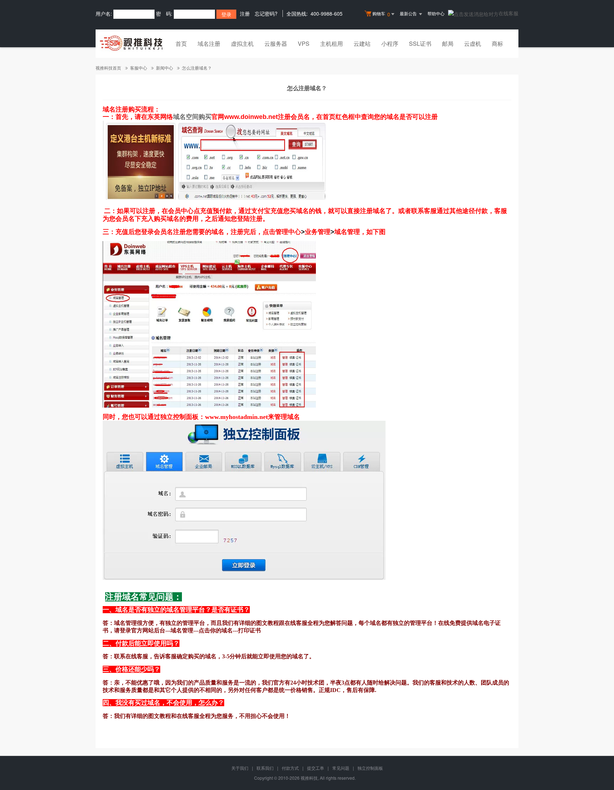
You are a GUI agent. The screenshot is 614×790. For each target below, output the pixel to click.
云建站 (362, 43)
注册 (245, 13)
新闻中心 (164, 68)
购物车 (381, 14)
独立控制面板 (370, 768)
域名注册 (209, 43)
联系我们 (265, 768)
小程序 (389, 43)
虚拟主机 (242, 43)
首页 (181, 43)
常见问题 (340, 768)
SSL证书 (420, 43)
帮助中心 (436, 13)
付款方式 (290, 768)
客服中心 (138, 68)
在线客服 (508, 13)
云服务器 (275, 43)
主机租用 (331, 43)
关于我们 (239, 768)
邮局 (447, 43)
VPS (303, 43)
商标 (497, 43)
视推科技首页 (108, 68)
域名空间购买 (192, 116)
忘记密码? (266, 13)
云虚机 (472, 43)
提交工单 (315, 768)
